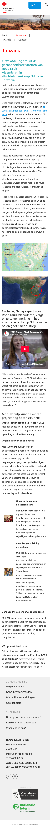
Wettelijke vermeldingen (20, 697)
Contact (22, 39)
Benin (5, 35)
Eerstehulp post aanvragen (21, 722)
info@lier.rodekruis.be (19, 753)
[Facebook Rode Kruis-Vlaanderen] (8, 777)
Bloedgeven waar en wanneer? (23, 717)
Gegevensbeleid (15, 686)
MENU (34, 5)
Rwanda (6, 39)
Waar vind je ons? (16, 727)
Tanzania (21, 35)
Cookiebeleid (13, 702)
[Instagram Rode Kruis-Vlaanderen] (15, 777)
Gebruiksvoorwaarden (19, 691)
